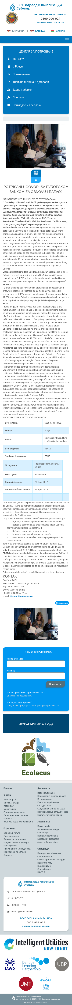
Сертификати (44, 869)
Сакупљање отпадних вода (51, 809)
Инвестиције (43, 826)
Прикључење (10, 845)
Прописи (7, 818)
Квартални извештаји (48, 839)
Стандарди (43, 849)
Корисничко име (15, 659)
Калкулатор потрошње (14, 839)
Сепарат (7, 855)
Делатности (43, 788)
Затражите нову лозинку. (19, 696)
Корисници (9, 828)
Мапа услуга (9, 809)
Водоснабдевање (46, 793)
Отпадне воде (44, 805)
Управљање (43, 822)
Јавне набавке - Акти (47, 842)
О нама (7, 795)
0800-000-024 (36, 922)
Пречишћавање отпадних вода (52, 812)
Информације (62, 603)
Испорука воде (44, 799)
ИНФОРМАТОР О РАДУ (36, 723)
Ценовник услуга (11, 833)
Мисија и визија (11, 803)
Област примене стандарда (51, 859)
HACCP (41, 872)
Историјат (8, 806)
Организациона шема (14, 812)
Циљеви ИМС (44, 866)
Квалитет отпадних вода (49, 815)
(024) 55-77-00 (18, 905)
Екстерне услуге (11, 836)
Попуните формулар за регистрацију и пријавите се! (33, 705)
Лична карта (9, 799)
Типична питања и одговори (17, 849)
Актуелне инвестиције (48, 829)
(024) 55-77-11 (18, 898)
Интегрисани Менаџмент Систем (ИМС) (49, 855)
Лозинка (11, 671)
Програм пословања (47, 836)
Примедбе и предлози (14, 852)
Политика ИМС (44, 863)
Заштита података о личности (18, 822)
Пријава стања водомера (16, 842)
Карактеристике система (15, 815)
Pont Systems (41, 1002)
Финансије (42, 832)
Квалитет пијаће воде (48, 802)
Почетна (7, 788)
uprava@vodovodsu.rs (22, 911)
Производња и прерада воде (51, 796)
